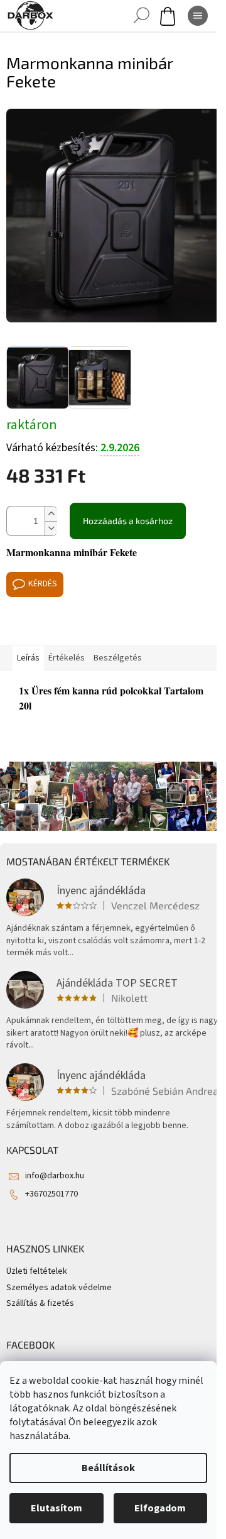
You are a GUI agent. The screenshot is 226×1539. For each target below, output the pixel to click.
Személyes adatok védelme (59, 1287)
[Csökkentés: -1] (51, 528)
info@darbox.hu (54, 1175)
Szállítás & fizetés (40, 1303)
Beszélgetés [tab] (118, 658)
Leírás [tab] (28, 658)
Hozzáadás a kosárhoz (128, 520)
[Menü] (197, 15)
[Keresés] (141, 15)
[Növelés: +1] (51, 514)
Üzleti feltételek (36, 1271)
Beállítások (108, 1468)
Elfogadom (160, 1508)
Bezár (92, 627)
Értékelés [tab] (66, 658)
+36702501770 (51, 1194)
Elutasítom (56, 1508)
